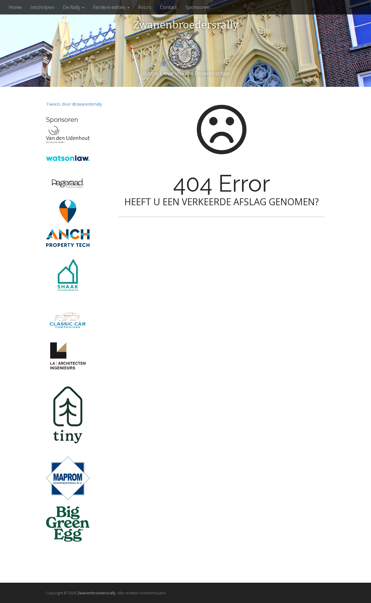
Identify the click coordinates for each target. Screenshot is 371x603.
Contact (168, 7)
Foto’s (144, 7)
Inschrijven (42, 7)
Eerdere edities (110, 7)
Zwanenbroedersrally (186, 25)
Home (15, 7)
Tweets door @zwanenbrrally (74, 104)
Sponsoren (198, 7)
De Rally (72, 7)
